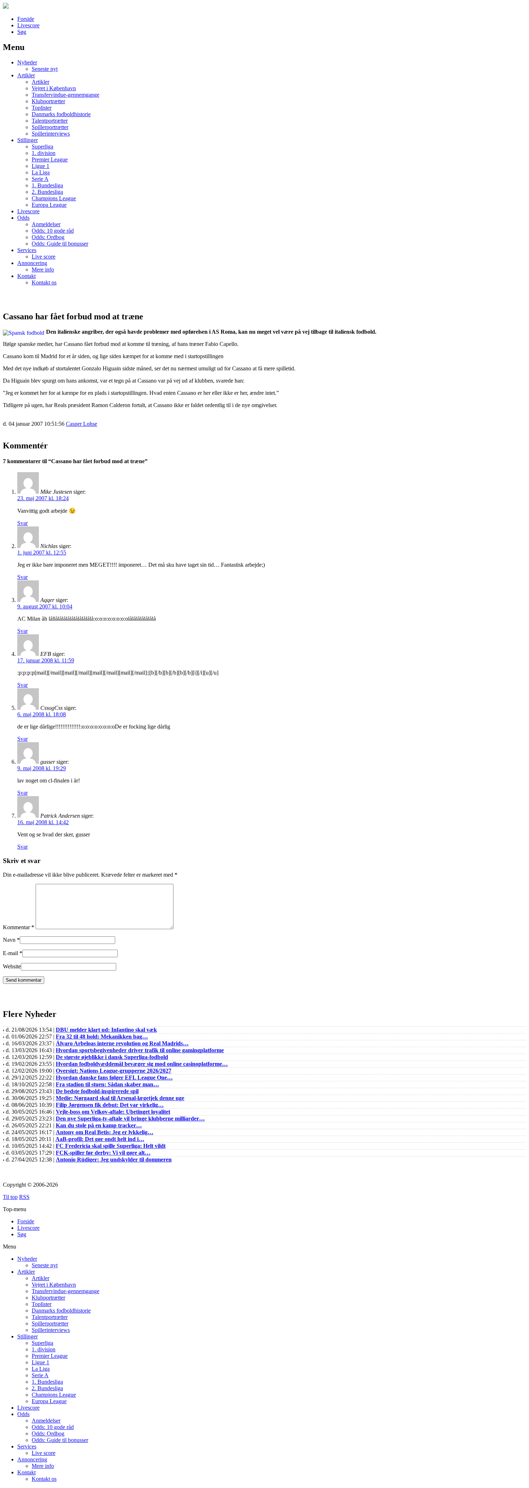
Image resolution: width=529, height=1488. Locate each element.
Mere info (43, 269)
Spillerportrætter (50, 127)
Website (12, 966)
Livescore (28, 25)
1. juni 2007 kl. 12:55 (41, 552)
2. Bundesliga (47, 192)
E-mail (10, 953)
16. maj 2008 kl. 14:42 (43, 822)
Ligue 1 (40, 166)
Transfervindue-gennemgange (65, 95)
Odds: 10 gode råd (53, 231)
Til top (10, 1197)
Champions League (54, 198)
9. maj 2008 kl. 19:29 (41, 768)
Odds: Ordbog (48, 237)
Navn (9, 940)
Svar (22, 523)
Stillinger (27, 140)
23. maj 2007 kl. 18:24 (43, 498)
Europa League (49, 205)
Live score (43, 257)
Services (26, 250)
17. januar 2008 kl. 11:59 (45, 660)
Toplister (41, 108)
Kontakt (26, 276)
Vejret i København (54, 88)
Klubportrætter (48, 101)
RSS (24, 1197)
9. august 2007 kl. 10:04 (44, 606)
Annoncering (32, 263)
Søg (21, 32)
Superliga (42, 146)
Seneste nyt (45, 69)
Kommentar (18, 927)
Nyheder (27, 62)
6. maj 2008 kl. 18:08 (41, 714)
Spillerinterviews (51, 134)
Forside (25, 19)
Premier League (50, 159)
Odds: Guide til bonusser (60, 244)
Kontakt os (44, 282)
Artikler (26, 75)
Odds (23, 218)
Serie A (40, 179)
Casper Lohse (81, 424)
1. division (43, 153)
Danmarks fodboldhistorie (61, 114)
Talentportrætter (50, 121)
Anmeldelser (46, 224)
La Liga (41, 172)
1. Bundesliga (47, 185)
